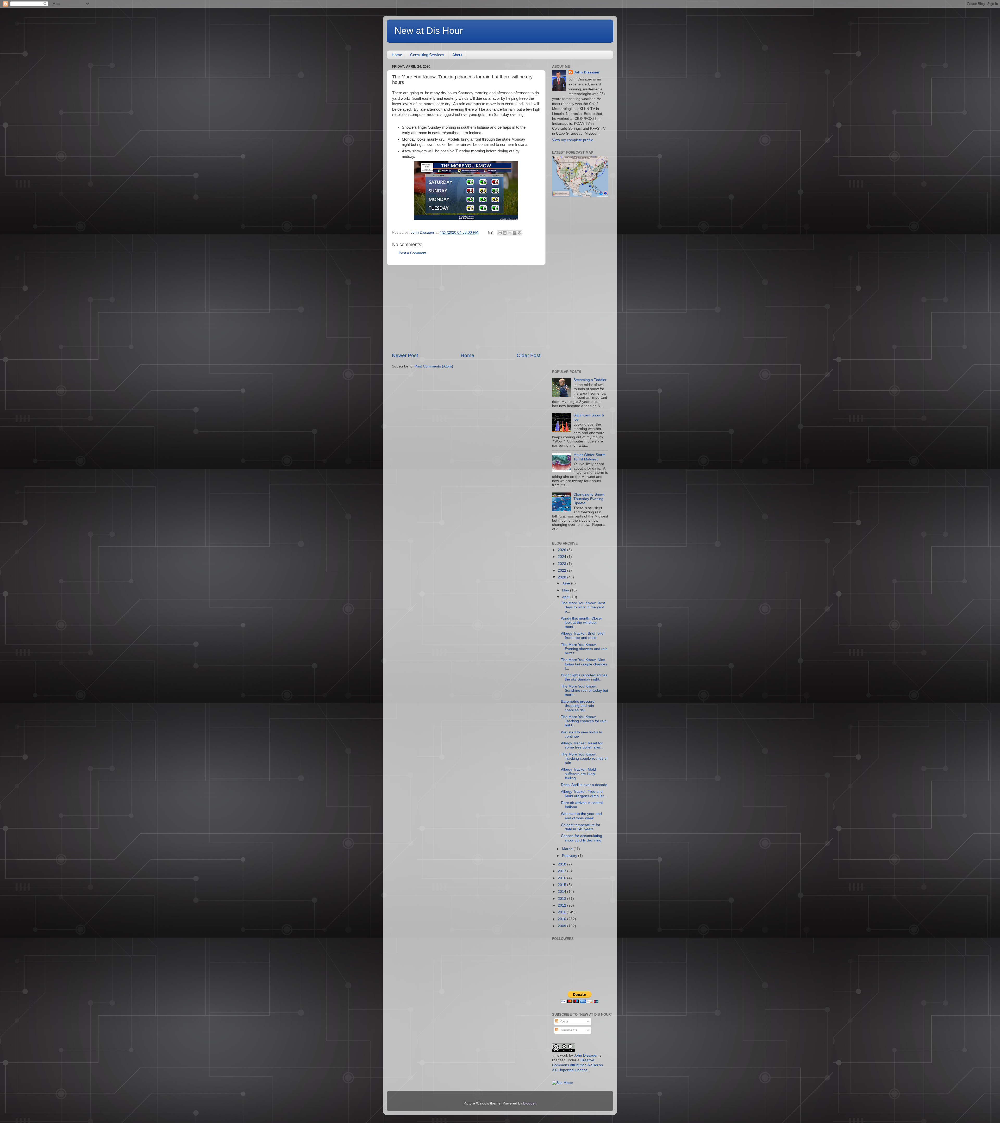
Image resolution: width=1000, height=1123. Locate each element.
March (567, 849)
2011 (562, 912)
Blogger (529, 1103)
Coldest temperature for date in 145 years (580, 827)
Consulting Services (427, 55)
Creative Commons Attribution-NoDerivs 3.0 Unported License (577, 1065)
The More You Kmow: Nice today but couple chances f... (584, 664)
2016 (562, 878)
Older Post (528, 355)
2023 (562, 564)
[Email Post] (490, 232)
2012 (562, 905)
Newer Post (405, 355)
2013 (562, 899)
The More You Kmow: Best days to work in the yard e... (583, 607)
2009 (562, 926)
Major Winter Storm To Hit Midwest (589, 457)
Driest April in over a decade (584, 785)
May (566, 590)
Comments (567, 1030)
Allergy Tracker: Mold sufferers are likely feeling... (578, 774)
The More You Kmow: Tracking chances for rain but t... (584, 721)
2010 (562, 919)
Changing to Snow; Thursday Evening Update (589, 498)
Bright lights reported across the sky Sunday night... (584, 677)
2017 (562, 871)
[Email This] (499, 232)
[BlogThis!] (504, 232)
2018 (562, 864)
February (570, 856)
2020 (562, 577)
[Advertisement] (466, 308)
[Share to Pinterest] (519, 232)
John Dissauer (586, 72)
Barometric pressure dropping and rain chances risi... (578, 706)
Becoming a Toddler (590, 380)
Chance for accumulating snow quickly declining (581, 838)
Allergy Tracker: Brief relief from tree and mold (582, 636)
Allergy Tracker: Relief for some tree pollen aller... (582, 745)
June (566, 583)
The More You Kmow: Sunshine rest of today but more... (584, 690)
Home (397, 55)
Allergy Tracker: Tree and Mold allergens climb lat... (584, 794)
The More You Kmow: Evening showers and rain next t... (584, 649)
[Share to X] (509, 232)
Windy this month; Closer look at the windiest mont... (581, 622)
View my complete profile (572, 140)
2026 (562, 550)
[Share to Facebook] (514, 232)
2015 (562, 885)
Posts (563, 1021)
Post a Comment (412, 253)
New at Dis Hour (429, 30)
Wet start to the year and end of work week (581, 816)
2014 (562, 892)
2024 (562, 557)
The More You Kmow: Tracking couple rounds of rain (584, 758)
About (457, 55)
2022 (562, 570)
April (566, 597)
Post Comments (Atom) (434, 366)
